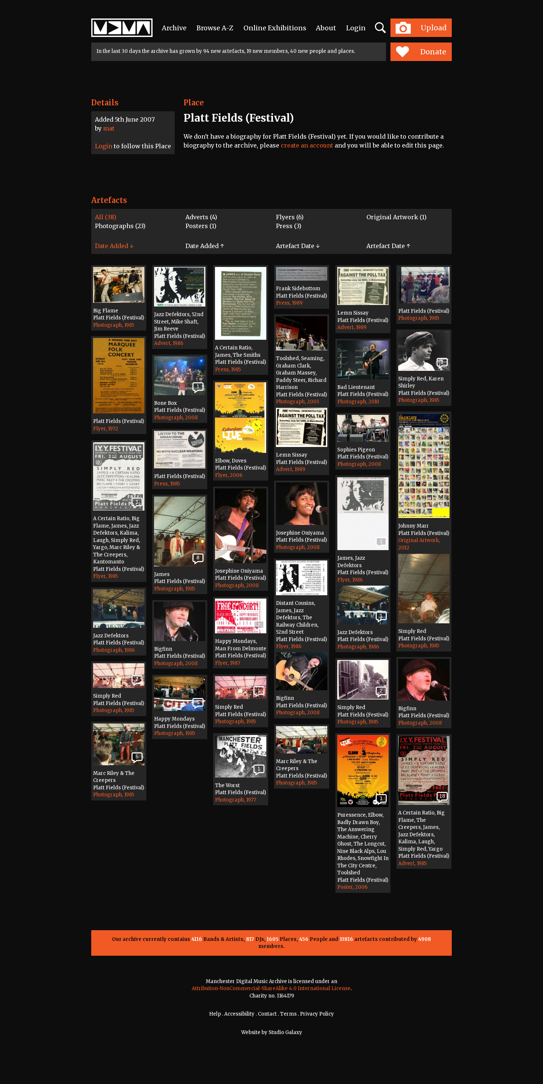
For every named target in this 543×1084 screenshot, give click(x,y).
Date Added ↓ (114, 246)
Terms (288, 1014)
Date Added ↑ (204, 246)
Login (356, 28)
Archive (174, 28)
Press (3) (288, 226)
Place (194, 102)
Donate (433, 51)
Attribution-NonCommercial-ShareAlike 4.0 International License (271, 988)
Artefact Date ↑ (388, 246)
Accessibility (239, 1014)
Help (215, 1014)
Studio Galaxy (285, 1032)
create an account (307, 145)
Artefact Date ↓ (298, 246)
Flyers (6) (290, 217)
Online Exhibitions (274, 28)
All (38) (105, 217)
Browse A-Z (215, 28)
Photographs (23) (120, 226)
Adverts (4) (201, 217)
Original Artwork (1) (396, 217)
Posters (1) (200, 226)
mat (109, 128)
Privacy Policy (317, 1014)
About (326, 28)
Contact (267, 1014)
